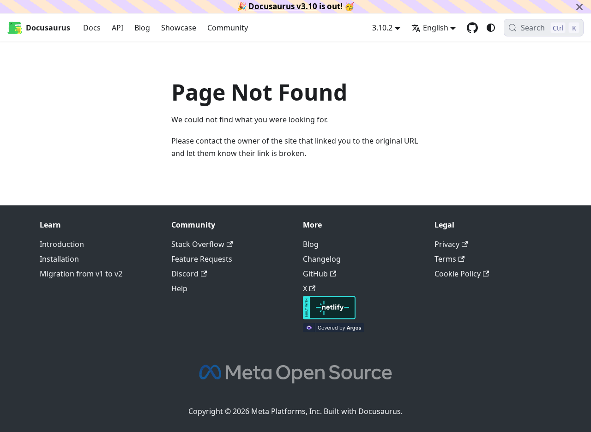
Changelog (322, 259)
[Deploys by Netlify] (329, 317)
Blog (142, 28)
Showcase (178, 28)
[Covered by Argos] (333, 329)
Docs (92, 28)
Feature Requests (201, 259)
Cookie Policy (457, 274)
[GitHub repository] (472, 27)
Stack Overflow (197, 244)
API (117, 28)
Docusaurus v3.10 (282, 6)
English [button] (435, 28)
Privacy (446, 244)
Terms (445, 259)
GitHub (315, 274)
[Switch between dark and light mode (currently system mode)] (490, 27)
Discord (185, 274)
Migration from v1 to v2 (81, 274)
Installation (59, 259)
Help (179, 288)
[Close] (579, 6)
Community (227, 28)
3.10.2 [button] (382, 28)
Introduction (62, 244)
